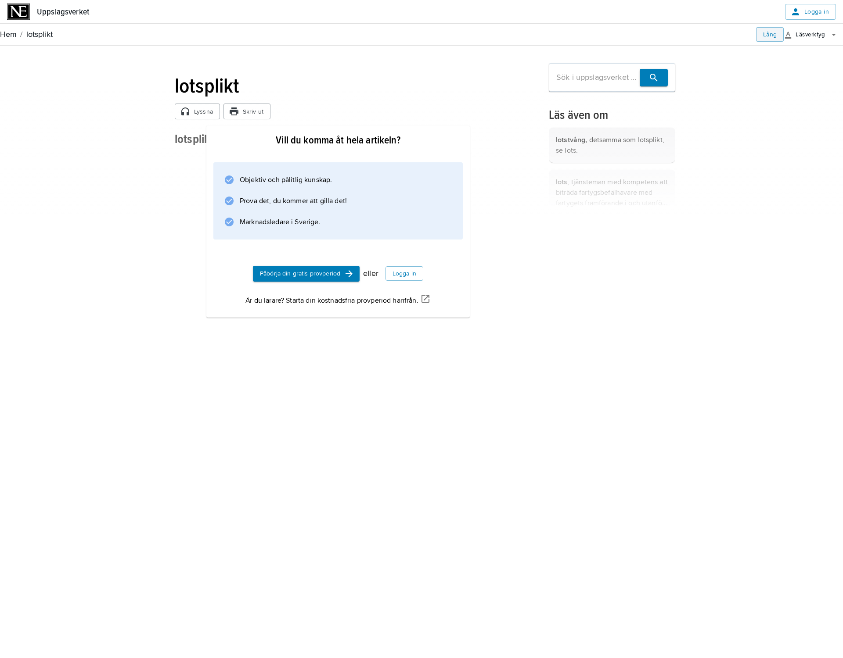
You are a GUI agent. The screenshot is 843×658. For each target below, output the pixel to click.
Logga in (816, 11)
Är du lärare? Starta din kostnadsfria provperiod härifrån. (331, 300)
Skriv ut (253, 111)
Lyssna (203, 111)
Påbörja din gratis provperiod (300, 273)
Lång (770, 34)
